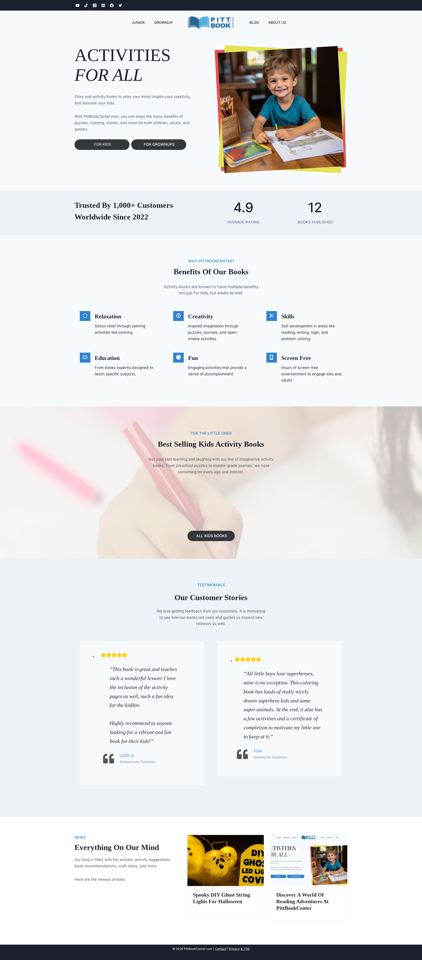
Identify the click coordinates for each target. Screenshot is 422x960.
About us (277, 22)
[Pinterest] (103, 5)
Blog (254, 22)
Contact (220, 949)
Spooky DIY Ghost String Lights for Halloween (221, 898)
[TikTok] (86, 5)
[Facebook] (111, 5)
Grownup (163, 22)
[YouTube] (77, 5)
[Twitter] (120, 5)
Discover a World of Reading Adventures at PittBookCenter (302, 901)
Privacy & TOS (239, 949)
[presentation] (225, 860)
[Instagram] (94, 5)
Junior (138, 22)
